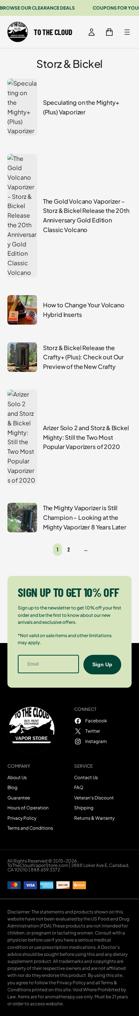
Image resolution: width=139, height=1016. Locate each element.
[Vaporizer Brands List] (127, 32)
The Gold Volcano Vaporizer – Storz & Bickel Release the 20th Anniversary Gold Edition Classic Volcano (86, 215)
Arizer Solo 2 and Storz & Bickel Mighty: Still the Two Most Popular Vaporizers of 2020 (86, 437)
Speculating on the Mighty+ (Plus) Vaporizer (81, 107)
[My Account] (91, 32)
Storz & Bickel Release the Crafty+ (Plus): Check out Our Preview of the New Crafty (83, 357)
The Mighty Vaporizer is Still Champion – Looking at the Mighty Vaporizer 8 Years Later (84, 517)
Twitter (92, 731)
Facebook (96, 720)
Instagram (96, 741)
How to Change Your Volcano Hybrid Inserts (84, 309)
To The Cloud (53, 32)
